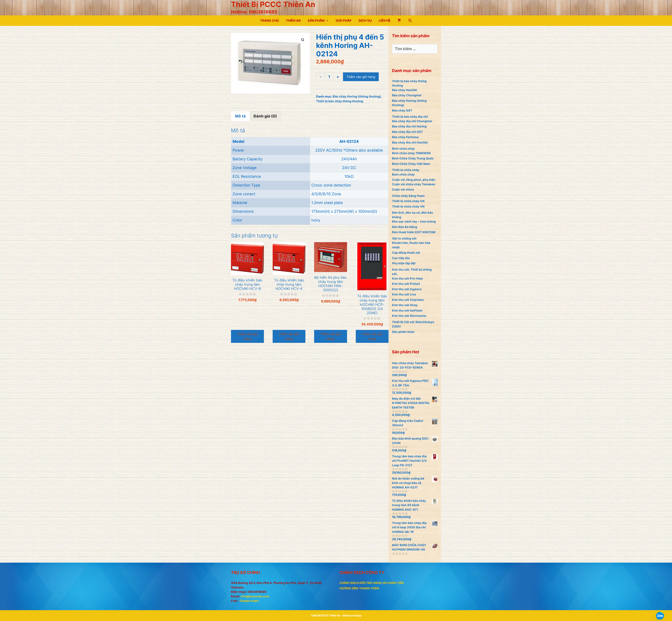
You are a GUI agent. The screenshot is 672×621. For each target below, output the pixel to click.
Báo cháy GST (402, 110)
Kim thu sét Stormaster (409, 315)
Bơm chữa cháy (403, 174)
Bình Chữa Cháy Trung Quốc (413, 158)
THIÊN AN (293, 20)
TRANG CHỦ (269, 20)
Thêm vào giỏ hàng (360, 77)
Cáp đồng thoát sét (406, 252)
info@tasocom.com (255, 596)
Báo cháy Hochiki (404, 90)
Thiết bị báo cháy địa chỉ (410, 116)
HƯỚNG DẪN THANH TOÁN (359, 588)
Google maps (249, 600)
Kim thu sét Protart (406, 283)
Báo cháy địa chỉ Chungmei (412, 121)
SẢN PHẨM (316, 20)
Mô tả (240, 116)
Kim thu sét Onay (405, 305)
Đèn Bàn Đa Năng (404, 227)
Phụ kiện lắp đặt (404, 263)
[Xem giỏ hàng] (399, 20)
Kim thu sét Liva (404, 294)
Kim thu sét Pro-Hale (407, 278)
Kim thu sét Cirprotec (408, 300)
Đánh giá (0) (265, 116)
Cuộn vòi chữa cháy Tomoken (413, 184)
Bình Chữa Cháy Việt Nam (411, 164)
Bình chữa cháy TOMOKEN (411, 153)
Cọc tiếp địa (401, 258)
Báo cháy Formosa (405, 137)
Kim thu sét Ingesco (407, 289)
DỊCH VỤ (365, 20)
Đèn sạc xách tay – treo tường (414, 221)
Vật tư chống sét (404, 238)
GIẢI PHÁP (344, 20)
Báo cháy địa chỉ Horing (409, 126)
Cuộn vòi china (403, 189)
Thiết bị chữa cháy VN (408, 206)
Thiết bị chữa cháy (405, 170)
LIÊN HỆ (384, 20)
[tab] (240, 116)
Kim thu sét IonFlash (407, 310)
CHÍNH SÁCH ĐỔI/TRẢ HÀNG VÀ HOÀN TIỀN (372, 583)
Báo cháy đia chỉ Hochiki (410, 142)
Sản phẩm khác (403, 332)
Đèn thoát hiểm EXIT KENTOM (413, 232)
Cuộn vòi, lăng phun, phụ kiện (413, 179)
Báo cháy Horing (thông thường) (357, 96)
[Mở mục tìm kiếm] (409, 20)
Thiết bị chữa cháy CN (408, 201)
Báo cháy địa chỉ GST (407, 132)
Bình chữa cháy (403, 148)
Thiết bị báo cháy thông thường (339, 101)
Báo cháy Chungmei (406, 95)
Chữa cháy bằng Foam (408, 196)
